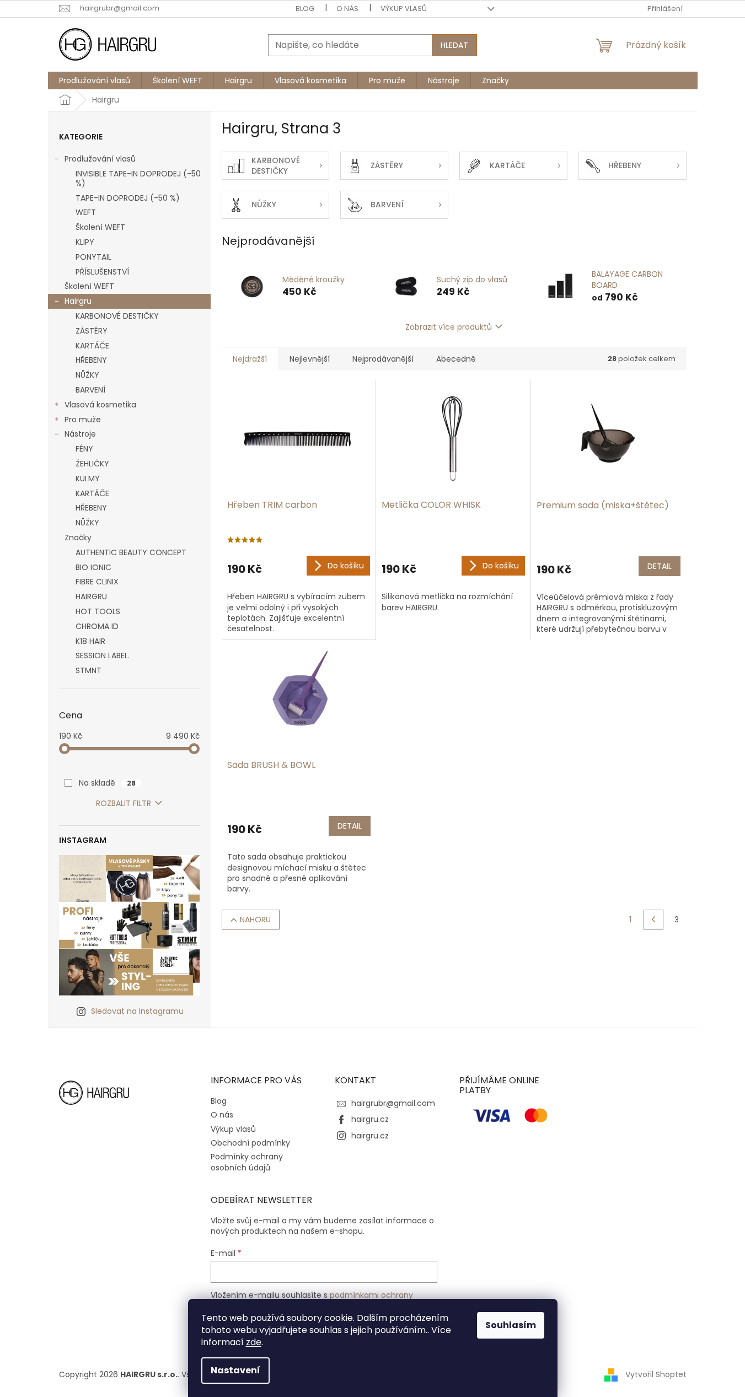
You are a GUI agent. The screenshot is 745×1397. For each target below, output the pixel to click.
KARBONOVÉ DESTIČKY (117, 315)
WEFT (86, 212)
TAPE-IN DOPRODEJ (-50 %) (128, 197)
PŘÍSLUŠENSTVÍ (102, 271)
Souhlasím (510, 1325)
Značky (78, 537)
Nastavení (235, 1370)
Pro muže (83, 419)
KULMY (88, 478)
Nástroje (80, 433)
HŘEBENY (91, 360)
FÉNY (84, 448)
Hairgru (78, 301)
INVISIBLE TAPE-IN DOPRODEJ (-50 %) (138, 178)
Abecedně (456, 358)
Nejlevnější (310, 358)
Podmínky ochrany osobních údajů (247, 1162)
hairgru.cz (370, 1119)
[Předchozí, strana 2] (653, 919)
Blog (305, 8)
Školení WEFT (100, 227)
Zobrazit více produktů (448, 326)
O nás (347, 8)
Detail (659, 566)
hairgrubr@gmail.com (393, 1103)
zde (253, 1342)
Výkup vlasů (403, 8)
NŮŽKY (87, 374)
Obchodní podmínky (250, 1142)
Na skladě (107, 782)
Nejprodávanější (383, 358)
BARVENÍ (90, 389)
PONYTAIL (93, 256)
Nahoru (255, 919)
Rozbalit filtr (123, 803)
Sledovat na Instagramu (137, 1011)
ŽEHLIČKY (92, 463)
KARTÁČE (92, 345)
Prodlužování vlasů (100, 158)
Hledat (454, 45)
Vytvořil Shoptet (656, 1374)
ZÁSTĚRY (92, 330)
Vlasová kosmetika (100, 404)
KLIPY (85, 242)
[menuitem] (94, 80)
